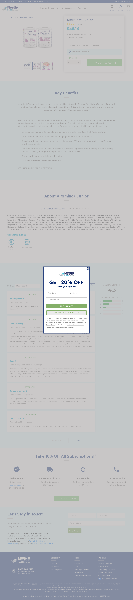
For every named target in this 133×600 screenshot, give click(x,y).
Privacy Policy (50, 325)
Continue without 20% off (66, 313)
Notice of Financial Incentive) (75, 325)
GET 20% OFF (66, 306)
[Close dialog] (88, 268)
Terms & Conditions (77, 322)
